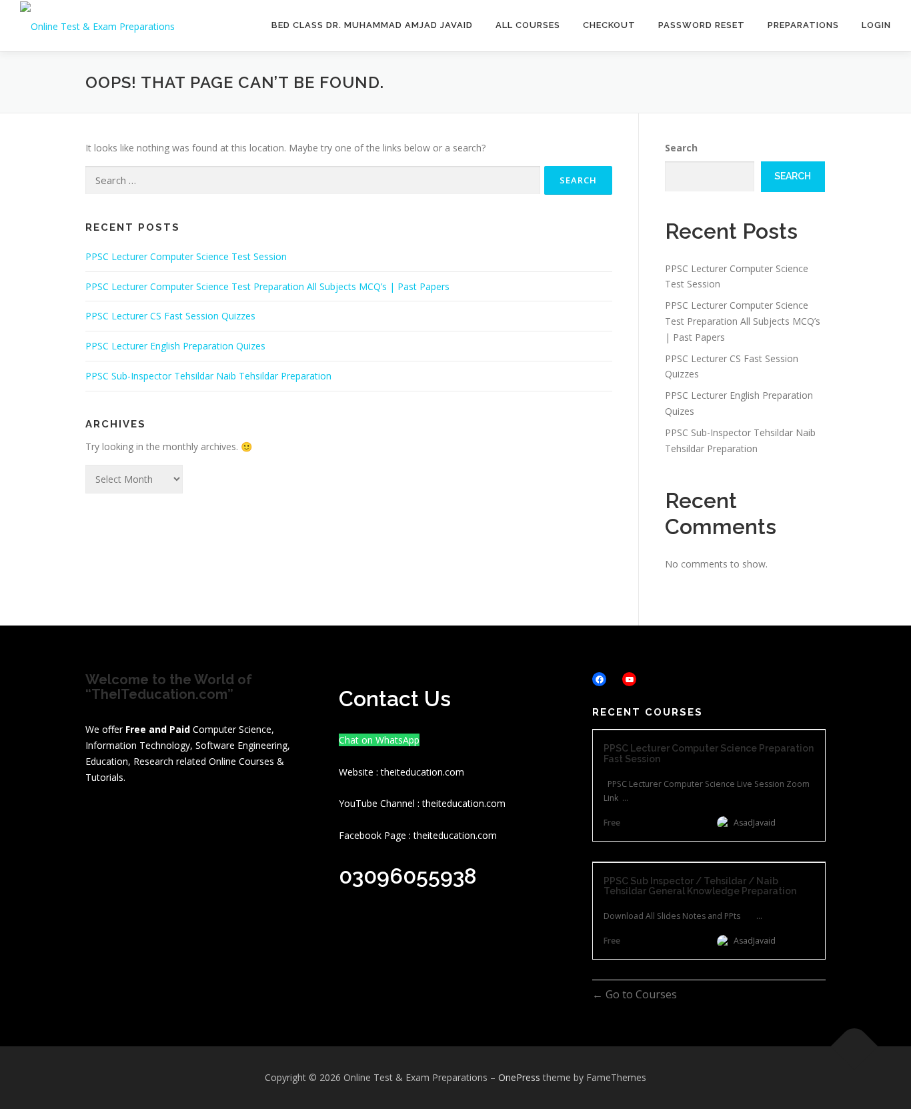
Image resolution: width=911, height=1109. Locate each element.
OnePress (519, 1077)
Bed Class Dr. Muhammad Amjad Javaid (372, 25)
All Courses (528, 25)
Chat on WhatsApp (379, 740)
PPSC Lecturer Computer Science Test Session (186, 256)
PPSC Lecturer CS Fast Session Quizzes (170, 315)
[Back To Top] (854, 1046)
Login (876, 25)
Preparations (803, 25)
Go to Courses (640, 994)
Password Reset (701, 25)
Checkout (609, 25)
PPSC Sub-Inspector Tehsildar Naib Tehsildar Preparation (208, 375)
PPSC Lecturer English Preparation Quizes (175, 345)
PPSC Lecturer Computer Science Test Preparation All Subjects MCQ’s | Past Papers (267, 286)
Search (681, 147)
